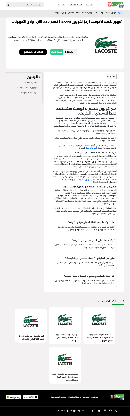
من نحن (94, 397)
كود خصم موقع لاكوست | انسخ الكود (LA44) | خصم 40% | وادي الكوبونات (65, 377)
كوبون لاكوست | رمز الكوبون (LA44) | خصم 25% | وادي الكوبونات (66, 337)
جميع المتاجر (76, 5)
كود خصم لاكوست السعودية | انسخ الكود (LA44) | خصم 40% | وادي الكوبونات (100, 337)
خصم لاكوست (30, 82)
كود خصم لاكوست (28, 92)
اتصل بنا (62, 5)
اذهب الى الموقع (33, 51)
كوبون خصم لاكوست (27, 87)
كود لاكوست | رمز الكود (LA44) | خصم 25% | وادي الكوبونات (31, 337)
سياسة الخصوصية (58, 397)
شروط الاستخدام (74, 397)
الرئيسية (90, 5)
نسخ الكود (56, 51)
